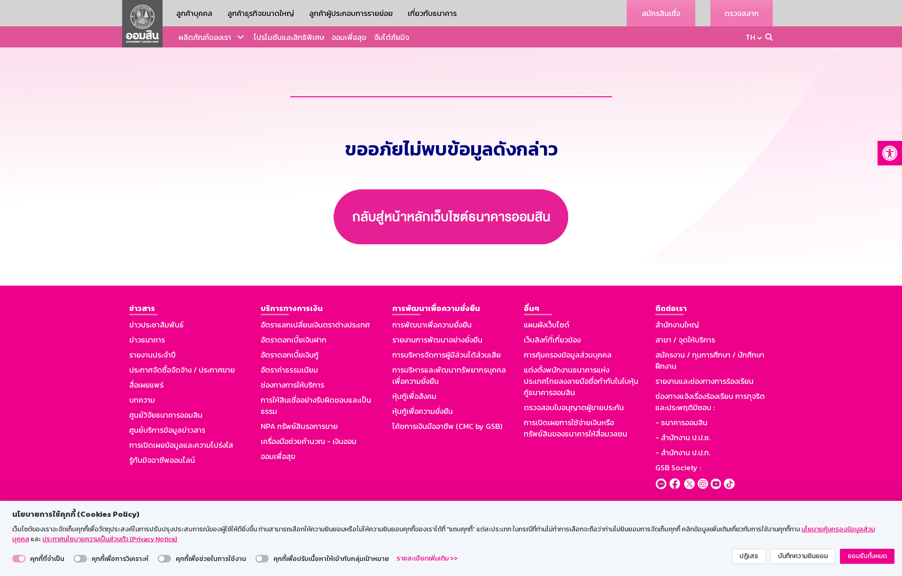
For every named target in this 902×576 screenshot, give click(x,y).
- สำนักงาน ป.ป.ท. (682, 452)
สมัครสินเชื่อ (661, 13)
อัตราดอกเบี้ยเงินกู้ (290, 354)
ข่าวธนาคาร (147, 339)
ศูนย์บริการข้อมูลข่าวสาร (167, 430)
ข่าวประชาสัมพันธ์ (156, 324)
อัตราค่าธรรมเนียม (289, 369)
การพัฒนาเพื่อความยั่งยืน (432, 324)
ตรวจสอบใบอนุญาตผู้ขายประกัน (574, 407)
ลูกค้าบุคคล (194, 13)
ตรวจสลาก (741, 13)
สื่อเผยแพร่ (146, 384)
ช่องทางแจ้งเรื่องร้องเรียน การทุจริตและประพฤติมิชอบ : (710, 401)
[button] (890, 153)
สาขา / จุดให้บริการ (685, 339)
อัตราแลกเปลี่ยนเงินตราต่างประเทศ (315, 324)
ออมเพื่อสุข (349, 37)
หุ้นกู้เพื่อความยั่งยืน (422, 411)
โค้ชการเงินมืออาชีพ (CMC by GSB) (447, 426)
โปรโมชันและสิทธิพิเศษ (289, 37)
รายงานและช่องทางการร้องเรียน (704, 381)
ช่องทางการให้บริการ (292, 384)
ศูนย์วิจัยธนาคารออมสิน (165, 414)
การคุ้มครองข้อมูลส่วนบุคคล (568, 354)
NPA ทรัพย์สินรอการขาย (299, 426)
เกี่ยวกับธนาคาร (432, 13)
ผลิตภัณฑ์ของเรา (205, 37)
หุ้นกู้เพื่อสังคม (414, 396)
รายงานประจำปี (152, 354)
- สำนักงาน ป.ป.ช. (682, 437)
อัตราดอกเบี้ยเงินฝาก (294, 339)
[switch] (18, 558)
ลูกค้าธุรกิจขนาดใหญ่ (260, 13)
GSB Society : (678, 467)
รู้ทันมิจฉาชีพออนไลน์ (162, 460)
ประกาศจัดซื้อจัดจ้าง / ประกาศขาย (182, 369)
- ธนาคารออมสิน (681, 422)
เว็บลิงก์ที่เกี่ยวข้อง (552, 339)
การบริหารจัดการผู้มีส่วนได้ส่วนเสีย (446, 354)
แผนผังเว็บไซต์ (546, 324)
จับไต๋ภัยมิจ (391, 37)
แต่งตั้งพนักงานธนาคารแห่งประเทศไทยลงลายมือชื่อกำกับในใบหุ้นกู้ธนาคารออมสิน (581, 381)
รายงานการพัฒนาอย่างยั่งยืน (437, 339)
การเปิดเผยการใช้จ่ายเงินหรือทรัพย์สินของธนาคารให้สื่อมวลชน (575, 428)
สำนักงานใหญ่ (677, 324)
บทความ (142, 399)
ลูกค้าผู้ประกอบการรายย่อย (351, 13)
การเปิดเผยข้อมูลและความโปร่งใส (181, 445)
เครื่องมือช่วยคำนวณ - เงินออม (309, 441)
